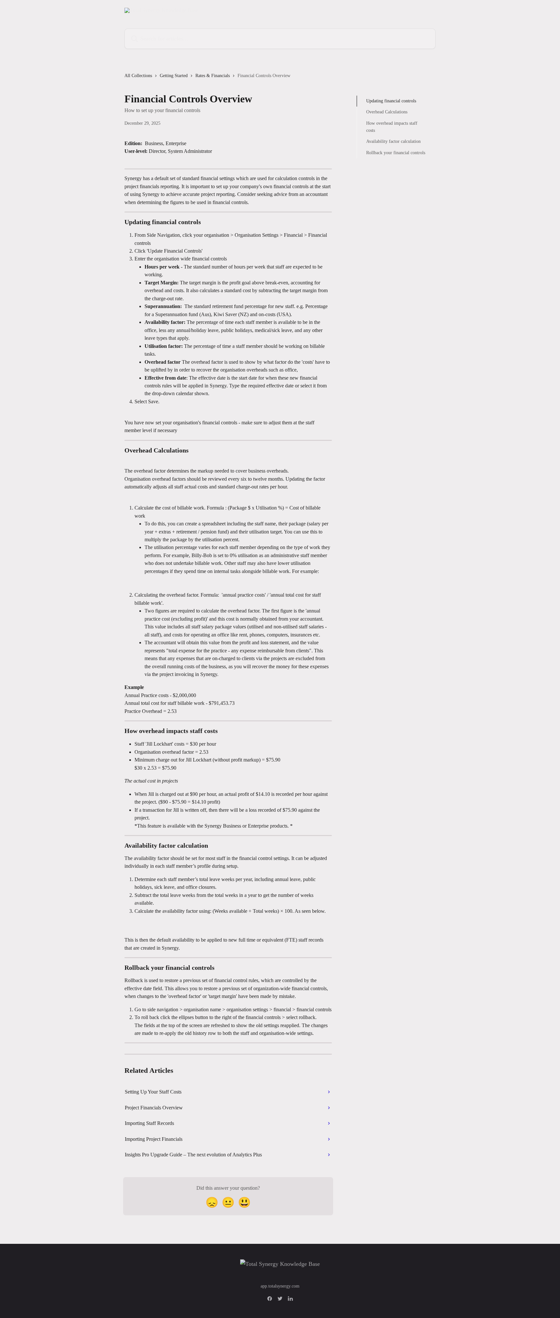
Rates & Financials (212, 75)
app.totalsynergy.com (280, 1286)
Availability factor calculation (393, 141)
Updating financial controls (391, 100)
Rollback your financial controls (395, 152)
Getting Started (174, 75)
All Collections (138, 75)
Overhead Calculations (386, 111)
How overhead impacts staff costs (391, 127)
